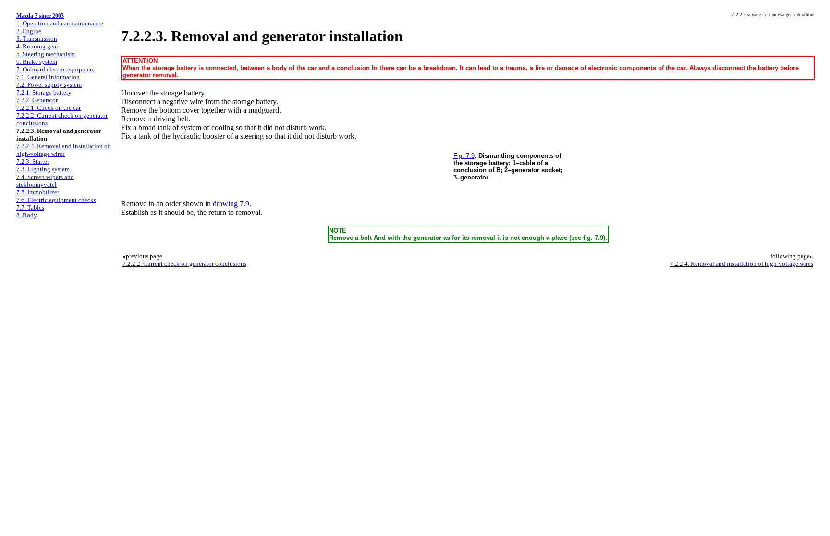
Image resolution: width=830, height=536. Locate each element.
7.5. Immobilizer (37, 192)
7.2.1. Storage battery (44, 92)
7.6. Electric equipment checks (56, 199)
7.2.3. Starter (32, 161)
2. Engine (28, 31)
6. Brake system (36, 61)
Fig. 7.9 (464, 155)
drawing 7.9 (231, 204)
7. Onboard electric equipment (55, 69)
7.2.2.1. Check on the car (48, 107)
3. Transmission (36, 38)
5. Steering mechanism (45, 54)
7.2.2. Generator (37, 100)
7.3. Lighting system (43, 169)
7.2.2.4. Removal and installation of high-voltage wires (63, 150)
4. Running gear (37, 46)
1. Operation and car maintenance (59, 23)
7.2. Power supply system (49, 84)
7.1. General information (48, 77)
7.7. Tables (30, 207)
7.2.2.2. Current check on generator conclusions (184, 263)
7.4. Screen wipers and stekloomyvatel (45, 180)
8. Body (26, 215)
